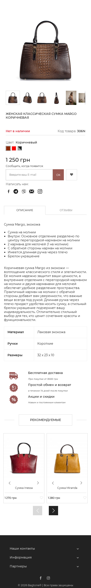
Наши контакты (22, 549)
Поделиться (8, 191)
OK (58, 175)
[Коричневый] (8, 148)
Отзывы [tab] (66, 210)
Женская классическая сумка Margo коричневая (16, 191)
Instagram (48, 578)
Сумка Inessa (24, 488)
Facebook (41, 578)
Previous (10, 484)
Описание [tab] (24, 210)
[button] (27, 97)
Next (38, 482)
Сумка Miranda (67, 488)
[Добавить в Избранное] (71, 174)
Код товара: (67, 131)
